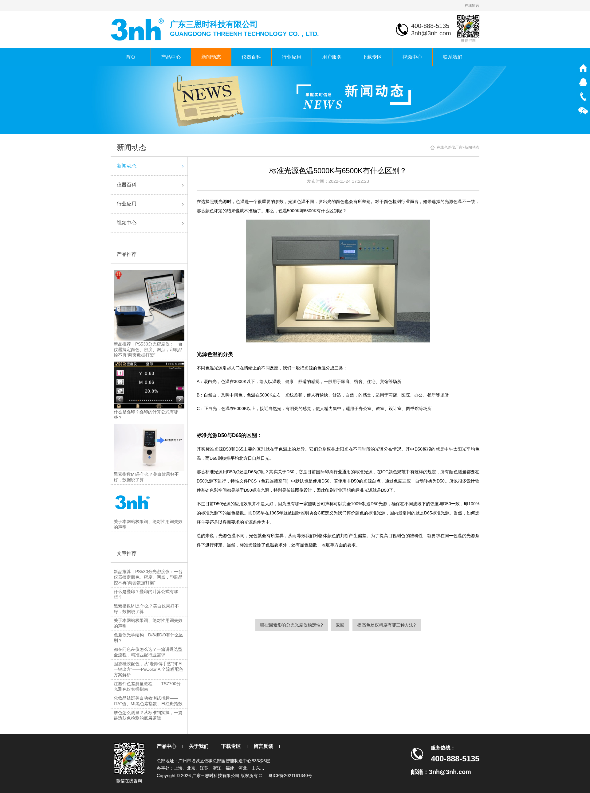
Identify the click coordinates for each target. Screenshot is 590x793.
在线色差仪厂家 (449, 147)
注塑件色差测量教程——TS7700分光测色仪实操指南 (147, 686)
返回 (340, 625)
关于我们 (199, 746)
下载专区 (372, 57)
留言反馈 (263, 746)
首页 (131, 57)
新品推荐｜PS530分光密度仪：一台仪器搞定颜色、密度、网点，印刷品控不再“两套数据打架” (148, 577)
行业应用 (291, 57)
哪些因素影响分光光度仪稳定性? (291, 625)
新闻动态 (211, 57)
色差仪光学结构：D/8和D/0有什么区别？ (148, 637)
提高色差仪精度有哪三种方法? (386, 625)
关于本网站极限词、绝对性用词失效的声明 (148, 623)
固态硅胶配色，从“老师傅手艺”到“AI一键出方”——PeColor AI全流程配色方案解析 (148, 669)
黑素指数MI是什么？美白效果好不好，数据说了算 (146, 609)
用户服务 (332, 57)
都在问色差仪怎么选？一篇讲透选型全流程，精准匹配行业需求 (148, 652)
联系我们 (452, 57)
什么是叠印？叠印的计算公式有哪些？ (146, 594)
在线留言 (472, 5)
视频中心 (412, 57)
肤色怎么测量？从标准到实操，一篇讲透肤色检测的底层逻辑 (148, 715)
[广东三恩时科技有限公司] (138, 29)
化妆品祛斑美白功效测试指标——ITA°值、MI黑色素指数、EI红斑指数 (148, 701)
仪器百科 (251, 57)
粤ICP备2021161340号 (290, 775)
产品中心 (171, 57)
